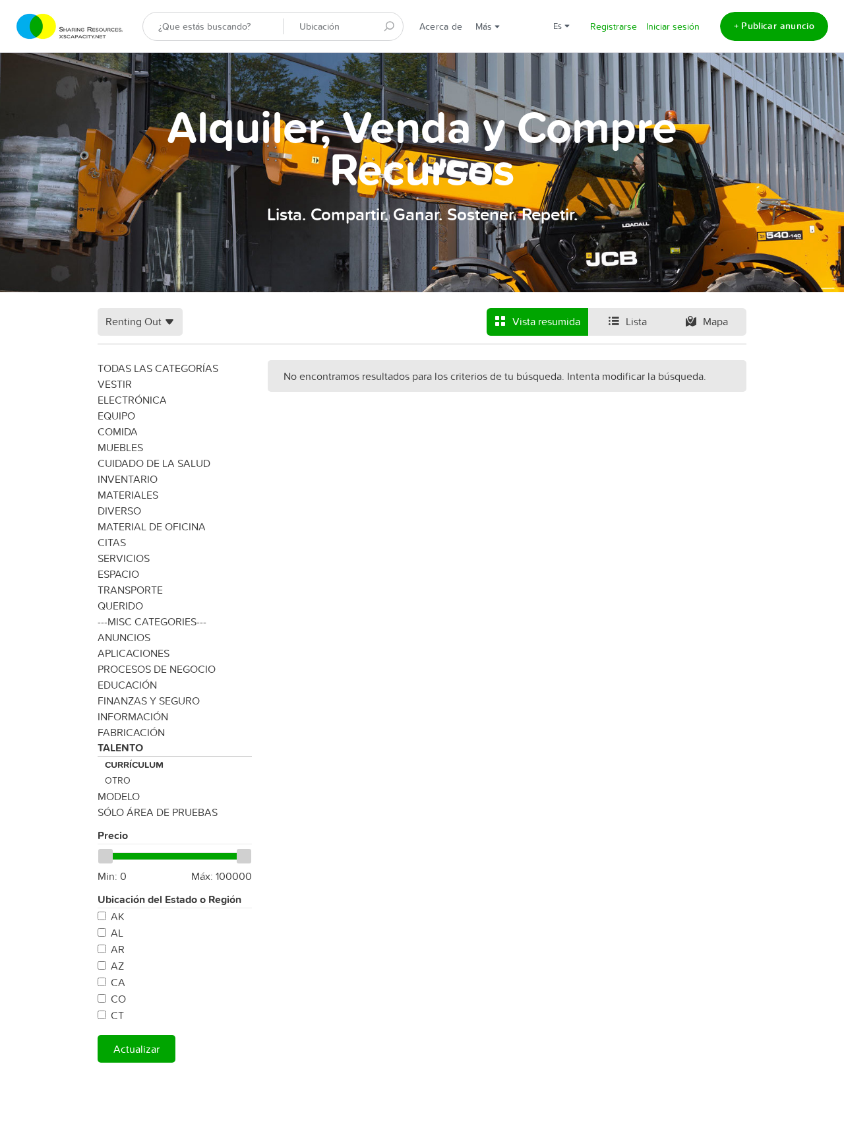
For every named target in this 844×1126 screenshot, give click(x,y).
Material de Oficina (152, 526)
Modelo (119, 796)
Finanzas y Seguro (149, 700)
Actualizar (136, 1049)
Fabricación (131, 732)
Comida (118, 431)
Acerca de (440, 26)
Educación (127, 684)
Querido (120, 605)
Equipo (116, 415)
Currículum (134, 764)
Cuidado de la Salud (154, 463)
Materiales (128, 494)
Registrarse (613, 26)
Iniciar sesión (673, 26)
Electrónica (132, 399)
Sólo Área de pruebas (158, 812)
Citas (112, 542)
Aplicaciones (133, 653)
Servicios (124, 558)
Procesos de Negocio (157, 669)
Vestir (115, 384)
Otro (118, 780)
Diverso (119, 510)
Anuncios (124, 637)
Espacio (118, 574)
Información (133, 716)
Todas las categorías (158, 368)
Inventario (128, 479)
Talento (120, 747)
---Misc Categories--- (152, 621)
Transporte (130, 589)
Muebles (120, 447)
